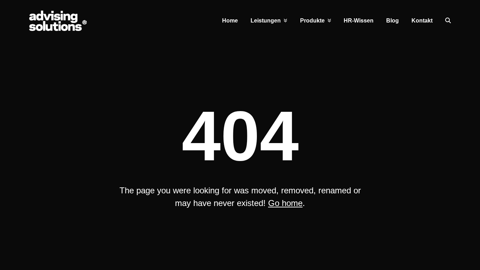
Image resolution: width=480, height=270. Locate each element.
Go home (285, 203)
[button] (448, 21)
